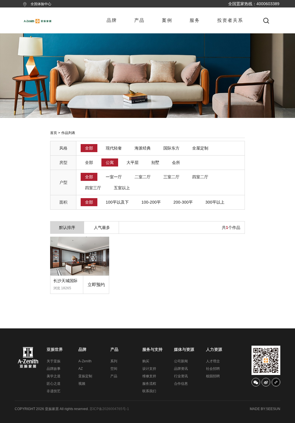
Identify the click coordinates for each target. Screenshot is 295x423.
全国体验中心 (41, 4)
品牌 (112, 20)
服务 (195, 20)
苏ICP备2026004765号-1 (109, 409)
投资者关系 (230, 20)
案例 (167, 20)
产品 (139, 20)
